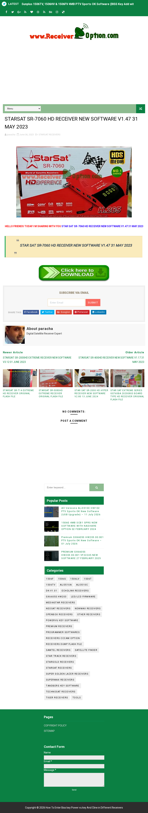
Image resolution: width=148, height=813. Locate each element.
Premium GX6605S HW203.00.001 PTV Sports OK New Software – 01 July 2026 (82, 540)
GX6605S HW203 (56, 596)
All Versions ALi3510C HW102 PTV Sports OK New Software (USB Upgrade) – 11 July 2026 (80, 511)
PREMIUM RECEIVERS (59, 626)
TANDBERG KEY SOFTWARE (62, 685)
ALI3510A (66, 585)
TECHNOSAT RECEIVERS (60, 691)
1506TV (50, 585)
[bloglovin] (31, 12)
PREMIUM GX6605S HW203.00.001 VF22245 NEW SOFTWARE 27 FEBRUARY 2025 (81, 555)
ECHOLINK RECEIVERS (75, 590)
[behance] (50, 12)
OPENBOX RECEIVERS (59, 614)
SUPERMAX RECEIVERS (60, 680)
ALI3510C (82, 585)
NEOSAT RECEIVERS (58, 608)
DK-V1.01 (51, 590)
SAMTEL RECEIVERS (58, 650)
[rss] (25, 12)
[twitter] (12, 12)
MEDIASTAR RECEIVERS (60, 602)
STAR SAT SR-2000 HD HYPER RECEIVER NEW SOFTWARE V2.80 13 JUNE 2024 (91, 393)
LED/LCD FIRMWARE (83, 596)
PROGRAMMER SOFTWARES (63, 632)
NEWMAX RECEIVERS (88, 608)
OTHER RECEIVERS (88, 614)
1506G (62, 579)
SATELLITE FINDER (86, 650)
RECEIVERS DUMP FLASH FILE (64, 644)
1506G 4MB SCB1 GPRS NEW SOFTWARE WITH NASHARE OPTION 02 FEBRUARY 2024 (79, 525)
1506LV (74, 579)
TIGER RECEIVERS (57, 697)
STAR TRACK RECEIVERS (61, 656)
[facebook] (6, 12)
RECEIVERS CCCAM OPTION (63, 638)
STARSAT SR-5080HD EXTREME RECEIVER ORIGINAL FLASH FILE (51, 393)
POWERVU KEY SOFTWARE (62, 620)
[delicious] (63, 12)
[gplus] (19, 12)
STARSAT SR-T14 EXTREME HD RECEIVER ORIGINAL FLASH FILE (18, 393)
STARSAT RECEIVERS (49, 134)
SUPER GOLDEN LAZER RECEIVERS (67, 674)
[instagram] (57, 12)
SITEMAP (49, 730)
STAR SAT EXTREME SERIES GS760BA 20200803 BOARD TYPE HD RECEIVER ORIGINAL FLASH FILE (127, 395)
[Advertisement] (74, 73)
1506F (50, 579)
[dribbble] (38, 12)
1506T (88, 579)
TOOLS (77, 697)
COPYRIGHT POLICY (55, 725)
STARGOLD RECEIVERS (60, 662)
